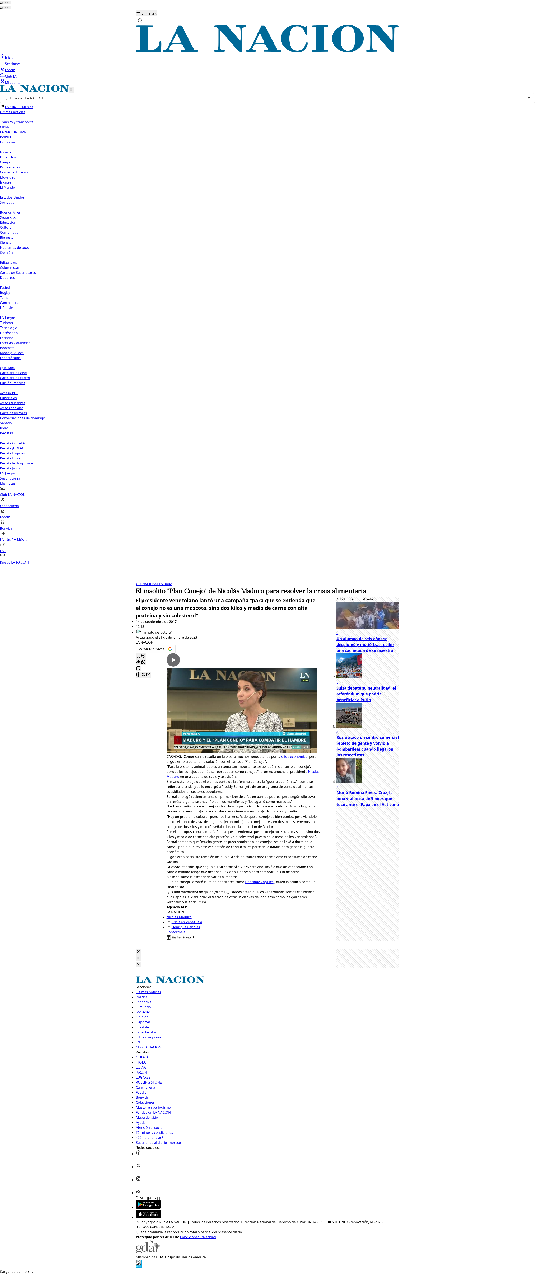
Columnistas (10, 267)
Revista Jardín (10, 468)
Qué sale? (7, 368)
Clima (4, 127)
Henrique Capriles (259, 882)
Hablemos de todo (14, 247)
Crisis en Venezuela (187, 922)
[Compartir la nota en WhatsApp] (143, 662)
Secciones (13, 63)
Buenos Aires (10, 212)
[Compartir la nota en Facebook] (138, 675)
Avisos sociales (11, 408)
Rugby (5, 292)
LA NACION (145, 584)
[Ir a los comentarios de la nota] (143, 656)
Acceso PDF (9, 393)
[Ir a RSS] (138, 1192)
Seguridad (8, 217)
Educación (8, 222)
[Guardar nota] (138, 656)
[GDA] (148, 1252)
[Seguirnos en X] (138, 1166)
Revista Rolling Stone (16, 463)
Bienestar (7, 237)
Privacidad (207, 1237)
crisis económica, (294, 756)
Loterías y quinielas (15, 342)
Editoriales (8, 262)
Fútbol (5, 287)
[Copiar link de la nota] (138, 668)
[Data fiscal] (139, 1266)
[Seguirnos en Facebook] (138, 1154)
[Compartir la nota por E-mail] (148, 675)
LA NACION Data (13, 132)
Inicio (9, 57)
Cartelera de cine (13, 373)
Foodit (10, 70)
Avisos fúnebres (12, 403)
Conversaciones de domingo (22, 418)
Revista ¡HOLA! (11, 448)
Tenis (4, 297)
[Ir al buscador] (140, 20)
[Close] (138, 952)
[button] (267, 325)
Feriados (7, 337)
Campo (5, 162)
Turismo (6, 322)
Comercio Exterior (14, 172)
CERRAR (5, 2)
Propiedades (10, 167)
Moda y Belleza (12, 353)
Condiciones (189, 1237)
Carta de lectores (13, 413)
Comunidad (9, 232)
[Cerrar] (71, 90)
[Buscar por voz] (529, 98)
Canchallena (9, 302)
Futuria (5, 152)
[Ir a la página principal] (267, 51)
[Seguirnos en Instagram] (138, 1179)
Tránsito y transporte (16, 122)
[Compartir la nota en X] (143, 675)
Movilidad (7, 177)
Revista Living (10, 458)
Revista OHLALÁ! (13, 443)
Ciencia (5, 242)
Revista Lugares (12, 453)
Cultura (6, 227)
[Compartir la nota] (138, 662)
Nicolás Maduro (179, 917)
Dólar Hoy (8, 157)
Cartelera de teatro (15, 378)
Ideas (4, 428)
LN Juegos (8, 317)
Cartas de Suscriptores (18, 272)
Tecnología (8, 327)
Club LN (11, 76)
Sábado (6, 423)
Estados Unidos (12, 197)
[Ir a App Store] (148, 1217)
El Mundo (163, 584)
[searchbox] (265, 98)
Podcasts (7, 348)
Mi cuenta (13, 82)
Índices (5, 182)
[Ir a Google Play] (148, 1207)
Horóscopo (9, 332)
